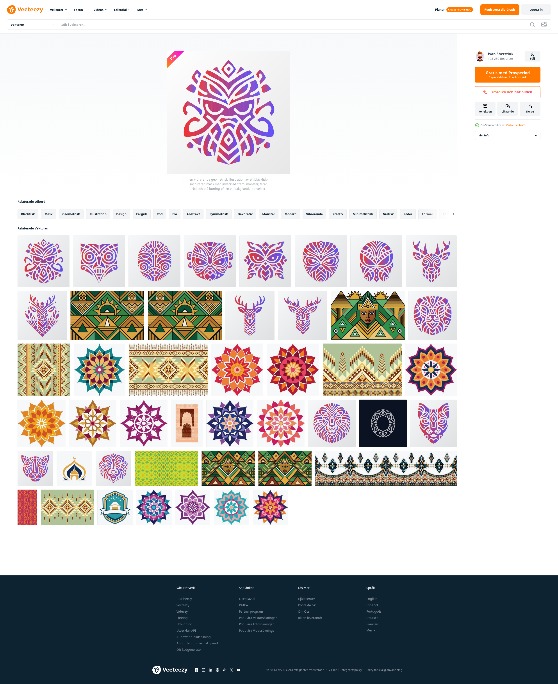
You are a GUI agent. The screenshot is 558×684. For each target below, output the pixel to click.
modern (290, 214)
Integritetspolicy (351, 670)
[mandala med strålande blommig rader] (281, 423)
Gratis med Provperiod (508, 74)
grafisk (388, 214)
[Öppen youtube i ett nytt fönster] (238, 670)
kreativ (337, 214)
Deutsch (372, 618)
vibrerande (314, 214)
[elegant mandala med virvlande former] (92, 423)
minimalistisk (363, 214)
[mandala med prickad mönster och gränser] (237, 370)
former (427, 214)
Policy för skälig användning (384, 670)
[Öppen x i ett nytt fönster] (231, 670)
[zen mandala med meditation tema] (231, 507)
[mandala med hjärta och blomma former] (229, 423)
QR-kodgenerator (189, 649)
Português (374, 611)
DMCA (243, 605)
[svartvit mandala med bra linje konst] (270, 507)
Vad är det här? (515, 125)
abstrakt (193, 214)
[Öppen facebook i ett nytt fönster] (196, 670)
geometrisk (71, 214)
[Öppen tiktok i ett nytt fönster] (224, 670)
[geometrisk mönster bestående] (383, 423)
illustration (98, 214)
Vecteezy (182, 605)
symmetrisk (219, 214)
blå (174, 214)
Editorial (120, 10)
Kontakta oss (307, 605)
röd (160, 214)
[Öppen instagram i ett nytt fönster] (203, 670)
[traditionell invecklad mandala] (192, 507)
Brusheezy (184, 599)
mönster (268, 214)
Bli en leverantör (310, 618)
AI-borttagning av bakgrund (197, 643)
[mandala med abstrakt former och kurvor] (144, 423)
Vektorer (56, 10)
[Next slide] (450, 214)
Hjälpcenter (306, 599)
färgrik (141, 214)
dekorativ (245, 214)
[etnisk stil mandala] (154, 507)
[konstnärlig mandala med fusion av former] (42, 423)
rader (407, 214)
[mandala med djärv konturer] (431, 370)
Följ (532, 58)
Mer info (483, 135)
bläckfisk (28, 214)
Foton (78, 10)
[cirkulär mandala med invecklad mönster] (99, 370)
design (121, 214)
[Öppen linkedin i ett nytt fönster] (210, 670)
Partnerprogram (251, 611)
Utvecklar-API (186, 630)
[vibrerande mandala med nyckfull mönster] (293, 370)
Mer (140, 10)
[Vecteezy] (25, 9)
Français (372, 624)
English (371, 599)
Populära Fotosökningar (256, 624)
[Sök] (532, 24)
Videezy (182, 611)
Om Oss (304, 611)
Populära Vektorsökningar (258, 618)
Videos (98, 10)
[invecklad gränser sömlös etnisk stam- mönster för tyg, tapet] (386, 468)
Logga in (536, 9)
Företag (182, 618)
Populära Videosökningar (257, 630)
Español (372, 605)
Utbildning (184, 624)
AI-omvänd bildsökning (193, 637)
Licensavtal (247, 599)
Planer (440, 9)
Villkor (333, 670)
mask (49, 214)
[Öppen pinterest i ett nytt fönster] (217, 670)
